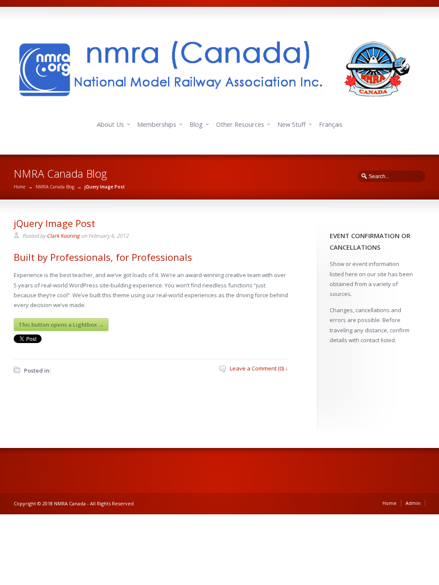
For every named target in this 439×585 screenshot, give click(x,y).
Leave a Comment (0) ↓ (259, 368)
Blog (196, 124)
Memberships (156, 124)
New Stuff (291, 124)
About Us (110, 124)
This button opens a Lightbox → (61, 324)
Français (331, 124)
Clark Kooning (63, 235)
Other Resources (240, 124)
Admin (413, 503)
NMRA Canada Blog (55, 187)
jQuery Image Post (54, 223)
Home (19, 187)
